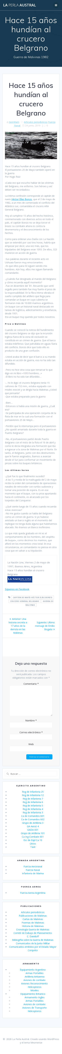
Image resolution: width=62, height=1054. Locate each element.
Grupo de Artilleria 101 (33, 833)
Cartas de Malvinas (33, 919)
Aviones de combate (34, 980)
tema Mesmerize (33, 1042)
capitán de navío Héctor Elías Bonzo (32, 597)
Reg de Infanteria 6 (33, 802)
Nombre (31, 720)
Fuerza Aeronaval (32, 866)
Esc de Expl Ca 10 (32, 840)
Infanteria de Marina (33, 873)
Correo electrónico (31, 732)
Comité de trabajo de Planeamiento (33, 933)
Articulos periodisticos (35, 122)
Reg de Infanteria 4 (33, 809)
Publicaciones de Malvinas (33, 915)
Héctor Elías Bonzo (21, 199)
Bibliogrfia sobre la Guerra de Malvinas (32, 939)
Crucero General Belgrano (24, 601)
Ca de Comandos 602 (32, 819)
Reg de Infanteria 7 (33, 798)
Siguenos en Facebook (17, 589)
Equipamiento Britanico (32, 993)
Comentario (31, 683)
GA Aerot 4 (33, 826)
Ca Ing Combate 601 (33, 836)
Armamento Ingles (34, 997)
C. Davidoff (33, 936)
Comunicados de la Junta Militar (33, 943)
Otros (33, 843)
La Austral (19, 5)
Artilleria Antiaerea (34, 976)
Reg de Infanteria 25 (33, 791)
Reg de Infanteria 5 (33, 805)
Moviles (34, 990)
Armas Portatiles (34, 973)
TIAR (32, 847)
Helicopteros (34, 986)
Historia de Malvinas (33, 926)
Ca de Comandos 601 (32, 815)
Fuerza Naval (33, 869)
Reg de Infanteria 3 (33, 812)
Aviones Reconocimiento (34, 983)
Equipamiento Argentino (33, 969)
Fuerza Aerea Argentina (32, 892)
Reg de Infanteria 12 (33, 795)
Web (31, 744)
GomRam (14, 122)
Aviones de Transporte (34, 1007)
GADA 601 (32, 829)
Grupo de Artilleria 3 (32, 822)
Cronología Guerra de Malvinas (32, 929)
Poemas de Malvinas (33, 922)
